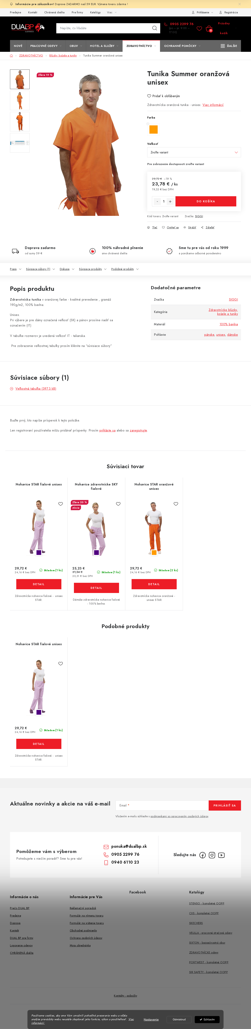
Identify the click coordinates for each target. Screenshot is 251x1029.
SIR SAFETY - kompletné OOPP (208, 972)
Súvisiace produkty (90, 269)
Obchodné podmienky (83, 930)
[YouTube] (221, 855)
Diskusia (65, 269)
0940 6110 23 (125, 862)
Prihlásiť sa (225, 805)
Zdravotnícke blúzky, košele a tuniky (223, 312)
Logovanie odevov (21, 945)
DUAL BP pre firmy (21, 938)
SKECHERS (196, 923)
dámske (232, 334)
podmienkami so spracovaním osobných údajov (179, 816)
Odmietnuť (179, 1019)
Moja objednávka (80, 945)
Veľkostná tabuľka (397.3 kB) (35, 388)
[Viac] (229, 46)
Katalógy (95, 12)
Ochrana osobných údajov (86, 938)
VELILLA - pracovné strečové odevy (210, 933)
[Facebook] (202, 855)
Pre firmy (77, 12)
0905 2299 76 (181, 24)
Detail (39, 584)
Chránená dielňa (54, 12)
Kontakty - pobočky (125, 996)
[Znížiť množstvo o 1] (157, 201)
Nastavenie (151, 1020)
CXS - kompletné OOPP (204, 913)
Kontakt (32, 12)
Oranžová (154, 552)
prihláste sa (107, 430)
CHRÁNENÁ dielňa (22, 953)
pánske (209, 334)
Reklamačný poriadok (83, 908)
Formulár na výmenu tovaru (87, 916)
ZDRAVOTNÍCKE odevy (203, 952)
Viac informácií (213, 105)
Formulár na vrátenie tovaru (87, 923)
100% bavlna (229, 324)
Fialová (38, 552)
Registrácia (231, 12)
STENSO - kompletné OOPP (207, 903)
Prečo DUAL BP (20, 908)
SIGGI (199, 216)
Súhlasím (209, 1019)
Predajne (15, 12)
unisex (220, 334)
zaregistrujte (138, 430)
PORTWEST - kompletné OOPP (209, 962)
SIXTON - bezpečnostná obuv (207, 943)
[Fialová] (39, 528)
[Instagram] (212, 855)
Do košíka (206, 201)
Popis (13, 269)
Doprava (15, 923)
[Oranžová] (154, 528)
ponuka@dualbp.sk (129, 846)
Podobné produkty (122, 269)
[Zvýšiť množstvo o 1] (170, 201)
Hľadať (154, 28)
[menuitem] (18, 46)
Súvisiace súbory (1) (38, 269)
